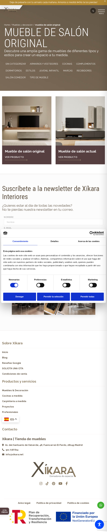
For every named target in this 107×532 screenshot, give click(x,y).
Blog (4, 357)
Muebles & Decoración (15, 390)
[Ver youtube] (60, 484)
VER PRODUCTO (14, 157)
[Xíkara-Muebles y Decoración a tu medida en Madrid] (10, 9)
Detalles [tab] (55, 241)
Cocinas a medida (12, 396)
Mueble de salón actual (77, 151)
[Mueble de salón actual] (80, 121)
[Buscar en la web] (93, 11)
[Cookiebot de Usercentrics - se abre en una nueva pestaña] (91, 233)
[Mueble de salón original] (26, 121)
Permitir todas (87, 296)
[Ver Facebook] (67, 484)
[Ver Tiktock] (47, 484)
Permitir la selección (53, 296)
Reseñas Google (11, 363)
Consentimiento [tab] (20, 241)
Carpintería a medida (14, 401)
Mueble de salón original (24, 151)
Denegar (19, 296)
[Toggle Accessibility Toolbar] (99, 524)
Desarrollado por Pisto (53, 531)
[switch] (40, 285)
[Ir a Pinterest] (53, 484)
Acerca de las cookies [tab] (88, 241)
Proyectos (8, 406)
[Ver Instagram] (40, 484)
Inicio (5, 352)
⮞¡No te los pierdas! (87, 2)
